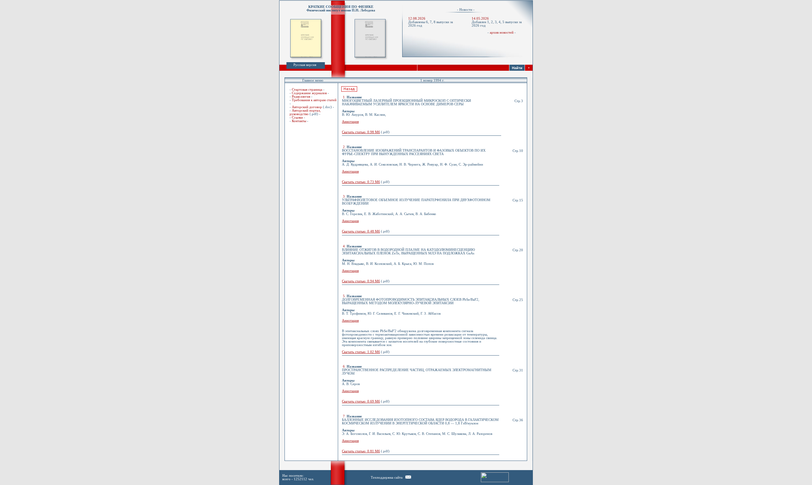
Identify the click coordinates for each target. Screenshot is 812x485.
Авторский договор (307, 107)
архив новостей (502, 32)
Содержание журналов (309, 93)
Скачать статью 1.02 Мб (361, 352)
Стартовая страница (307, 89)
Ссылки (297, 117)
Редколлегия (301, 96)
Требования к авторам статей (314, 100)
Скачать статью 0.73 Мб (361, 182)
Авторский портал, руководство (305, 112)
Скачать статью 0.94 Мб (361, 281)
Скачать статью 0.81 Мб (361, 451)
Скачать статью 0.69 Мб (361, 401)
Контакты (299, 121)
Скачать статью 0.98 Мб (361, 132)
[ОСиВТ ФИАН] (408, 477)
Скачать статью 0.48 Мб (361, 231)
